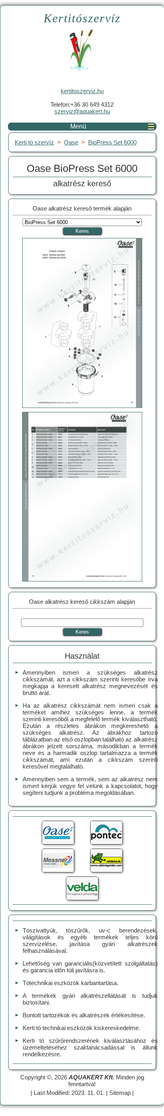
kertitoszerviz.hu (82, 91)
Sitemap (120, 1092)
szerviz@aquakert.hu (82, 111)
